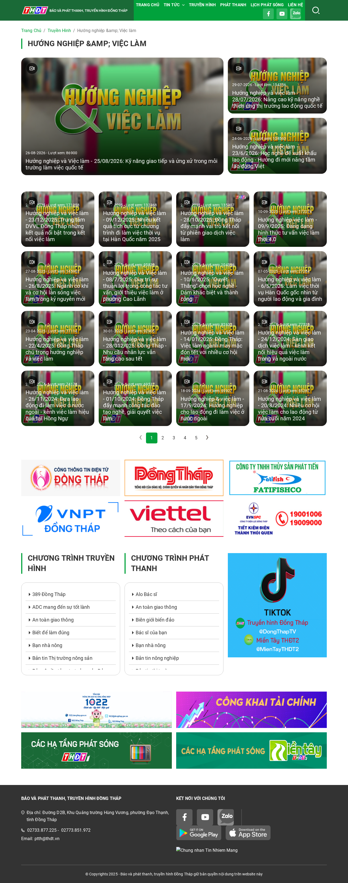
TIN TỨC (172, 4)
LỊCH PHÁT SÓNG (267, 4)
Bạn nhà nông (47, 645)
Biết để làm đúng (51, 632)
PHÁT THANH (233, 4)
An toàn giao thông (53, 620)
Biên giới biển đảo (155, 620)
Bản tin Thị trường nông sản (62, 658)
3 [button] (174, 437)
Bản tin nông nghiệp (157, 658)
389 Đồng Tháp (49, 594)
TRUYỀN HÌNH (202, 4)
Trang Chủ (31, 30)
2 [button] (162, 437)
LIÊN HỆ (295, 4)
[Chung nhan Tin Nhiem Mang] (251, 850)
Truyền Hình (59, 30)
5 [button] (196, 437)
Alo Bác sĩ (146, 594)
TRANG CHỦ (147, 4)
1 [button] (151, 437)
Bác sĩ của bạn (151, 632)
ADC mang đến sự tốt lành (61, 607)
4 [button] (185, 437)
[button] (207, 438)
